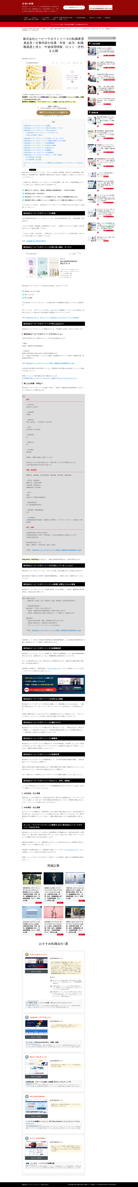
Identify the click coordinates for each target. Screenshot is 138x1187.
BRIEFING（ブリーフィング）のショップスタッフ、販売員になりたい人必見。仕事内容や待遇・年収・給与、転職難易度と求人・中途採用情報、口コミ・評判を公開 (31, 894)
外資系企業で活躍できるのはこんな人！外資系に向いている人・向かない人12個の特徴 (105, 76)
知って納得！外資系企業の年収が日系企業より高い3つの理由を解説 (106, 64)
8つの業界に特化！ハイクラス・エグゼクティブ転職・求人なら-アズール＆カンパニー (49, 378)
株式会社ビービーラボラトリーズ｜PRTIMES (64, 317)
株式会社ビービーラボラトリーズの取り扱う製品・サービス (43, 128)
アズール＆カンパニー (54, 668)
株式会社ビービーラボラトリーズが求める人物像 (40, 145)
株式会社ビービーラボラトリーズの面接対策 (39, 152)
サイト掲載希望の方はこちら (73, 7)
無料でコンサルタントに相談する (53, 112)
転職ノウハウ (63, 19)
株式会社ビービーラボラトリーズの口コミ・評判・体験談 (43, 155)
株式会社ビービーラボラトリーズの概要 (37, 125)
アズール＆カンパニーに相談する (41, 690)
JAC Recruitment (37, 1096)
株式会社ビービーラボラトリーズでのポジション (42, 132)
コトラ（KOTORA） (38, 1138)
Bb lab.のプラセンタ (32, 317)
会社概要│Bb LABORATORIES (36, 241)
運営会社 (24, 1184)
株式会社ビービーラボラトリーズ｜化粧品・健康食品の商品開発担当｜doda (50, 363)
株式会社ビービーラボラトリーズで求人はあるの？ (40, 130)
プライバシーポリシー (34, 1184)
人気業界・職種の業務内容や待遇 (62, 17)
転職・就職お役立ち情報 (31, 19)
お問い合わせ (45, 1184)
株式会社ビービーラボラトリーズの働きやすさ (39, 148)
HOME (26, 17)
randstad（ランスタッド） (41, 1017)
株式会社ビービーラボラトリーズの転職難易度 (39, 143)
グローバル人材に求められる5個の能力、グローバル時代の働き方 (106, 100)
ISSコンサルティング (38, 1057)
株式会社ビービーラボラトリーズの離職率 (37, 150)
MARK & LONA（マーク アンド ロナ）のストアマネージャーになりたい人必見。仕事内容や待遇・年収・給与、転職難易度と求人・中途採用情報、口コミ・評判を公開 (53, 894)
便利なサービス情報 (95, 17)
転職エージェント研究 (48, 19)
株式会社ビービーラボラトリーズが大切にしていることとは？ (44, 138)
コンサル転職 (45, 17)
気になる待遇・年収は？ (34, 135)
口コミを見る (37, 971)
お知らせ (34, 17)
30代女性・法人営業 (33, 157)
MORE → (38, 902)
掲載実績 (107, 17)
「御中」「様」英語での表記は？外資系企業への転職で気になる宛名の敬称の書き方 (105, 88)
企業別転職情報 (80, 17)
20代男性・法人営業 (33, 159)
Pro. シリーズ (44, 317)
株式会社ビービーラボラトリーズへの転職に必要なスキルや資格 (45, 140)
